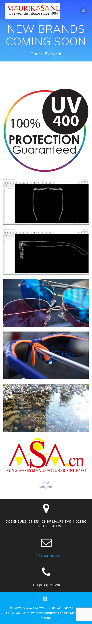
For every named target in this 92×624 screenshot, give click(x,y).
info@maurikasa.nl (46, 555)
